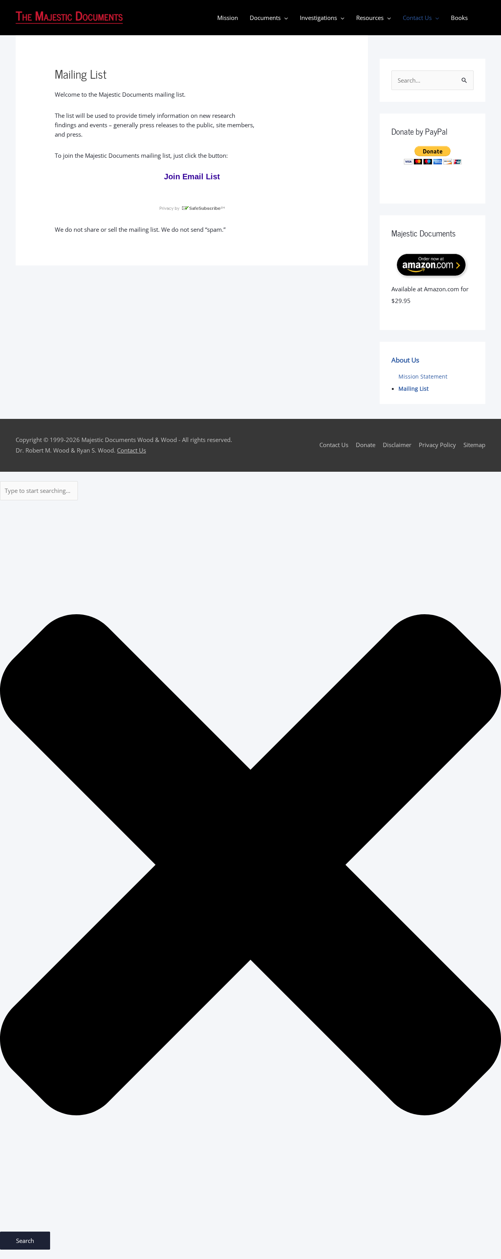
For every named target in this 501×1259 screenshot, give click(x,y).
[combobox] (39, 490)
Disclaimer (397, 445)
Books (459, 18)
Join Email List (192, 176)
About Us (405, 359)
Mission (227, 18)
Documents (265, 18)
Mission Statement (422, 376)
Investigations (318, 18)
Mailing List (413, 388)
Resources (370, 18)
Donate (365, 445)
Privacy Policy (437, 445)
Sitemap (474, 445)
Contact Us (417, 18)
